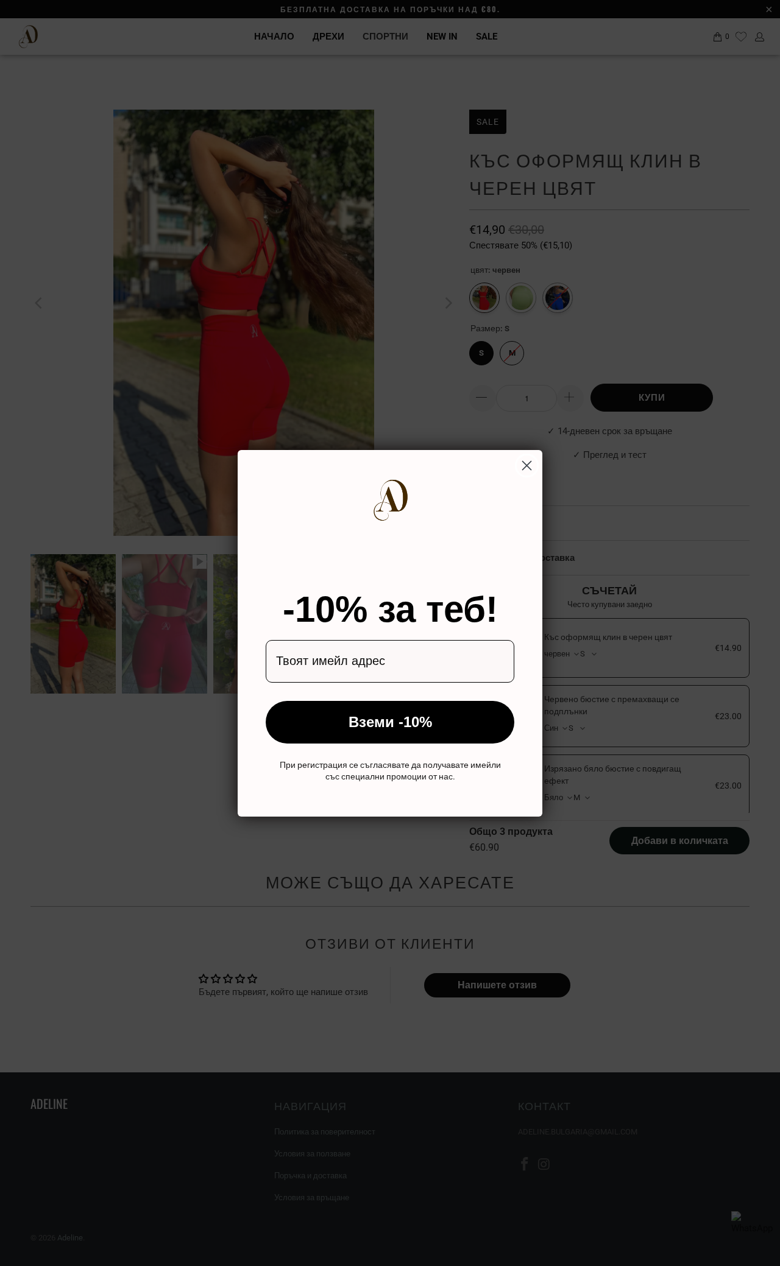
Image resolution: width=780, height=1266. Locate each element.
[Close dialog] (526, 465)
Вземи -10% (390, 722)
